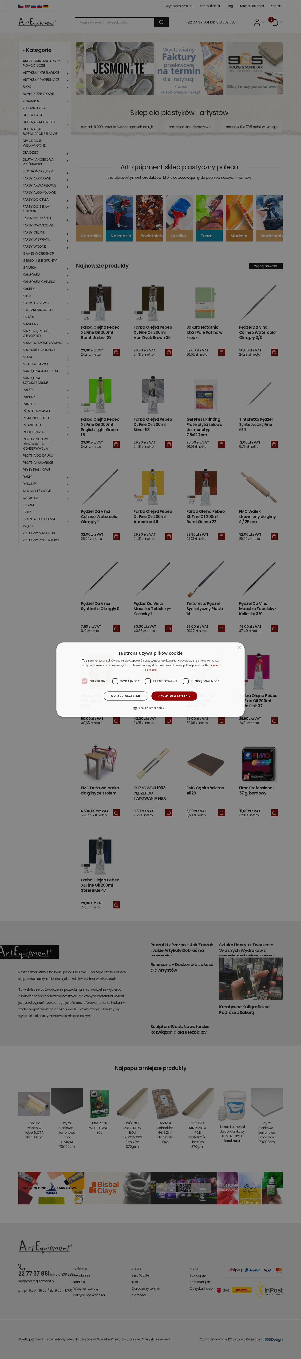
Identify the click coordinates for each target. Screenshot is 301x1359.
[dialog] (150, 679)
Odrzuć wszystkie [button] (126, 696)
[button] (150, 708)
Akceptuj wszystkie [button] (174, 696)
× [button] (239, 647)
